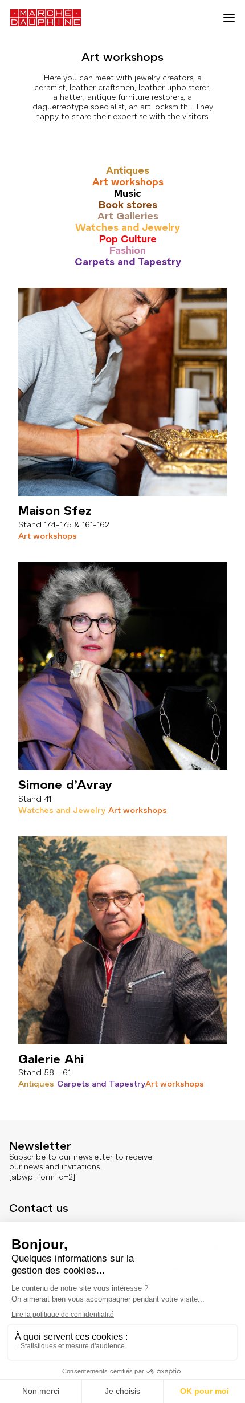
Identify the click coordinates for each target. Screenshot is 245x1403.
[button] (229, 17)
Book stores (128, 204)
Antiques (127, 170)
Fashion (127, 250)
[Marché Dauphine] (45, 17)
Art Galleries (127, 216)
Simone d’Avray (65, 785)
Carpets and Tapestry (128, 261)
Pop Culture (128, 239)
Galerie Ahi (51, 1059)
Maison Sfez (55, 510)
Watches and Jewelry (127, 227)
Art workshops (128, 182)
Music (127, 193)
